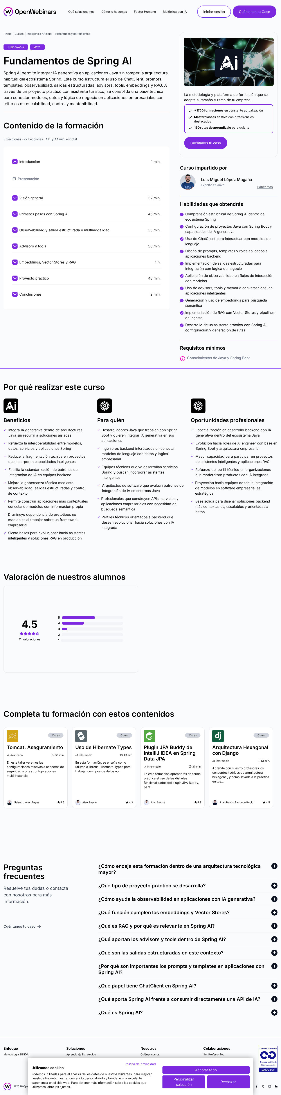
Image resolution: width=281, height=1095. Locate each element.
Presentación (28, 179)
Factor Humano (145, 11)
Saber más (265, 187)
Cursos (19, 33)
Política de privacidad (140, 1064)
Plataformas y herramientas (72, 33)
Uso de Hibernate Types (103, 747)
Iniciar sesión (214, 11)
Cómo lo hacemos (114, 11)
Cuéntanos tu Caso (254, 11)
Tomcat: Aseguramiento (35, 747)
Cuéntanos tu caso (205, 143)
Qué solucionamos (81, 11)
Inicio (8, 33)
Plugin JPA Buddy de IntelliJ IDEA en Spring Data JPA (170, 753)
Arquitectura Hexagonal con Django (240, 750)
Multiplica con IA (175, 11)
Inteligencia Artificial (39, 33)
